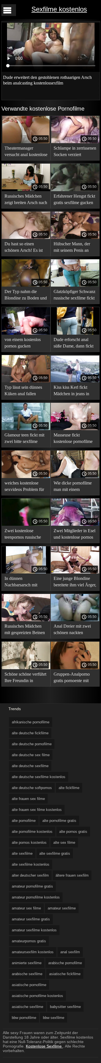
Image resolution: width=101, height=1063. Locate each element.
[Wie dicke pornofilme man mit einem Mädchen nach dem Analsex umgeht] (75, 476)
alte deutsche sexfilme (30, 766)
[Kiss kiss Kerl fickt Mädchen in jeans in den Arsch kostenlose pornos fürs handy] (75, 381)
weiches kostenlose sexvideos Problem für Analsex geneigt (24, 487)
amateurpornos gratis (29, 941)
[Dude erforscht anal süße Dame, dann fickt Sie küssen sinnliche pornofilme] (75, 333)
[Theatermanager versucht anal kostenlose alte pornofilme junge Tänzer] (26, 142)
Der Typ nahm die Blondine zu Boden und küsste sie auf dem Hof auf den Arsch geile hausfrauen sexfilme (25, 295)
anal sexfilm (70, 952)
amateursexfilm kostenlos (33, 952)
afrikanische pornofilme (30, 722)
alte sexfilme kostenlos (30, 864)
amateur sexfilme (62, 908)
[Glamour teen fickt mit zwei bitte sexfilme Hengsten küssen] (26, 428)
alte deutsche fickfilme (30, 733)
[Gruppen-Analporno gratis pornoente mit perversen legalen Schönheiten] (75, 668)
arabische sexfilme (27, 974)
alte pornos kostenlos (29, 842)
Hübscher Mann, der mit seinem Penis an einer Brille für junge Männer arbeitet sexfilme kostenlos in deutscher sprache (72, 248)
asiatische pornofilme (29, 985)
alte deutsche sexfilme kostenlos (38, 777)
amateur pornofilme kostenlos (36, 897)
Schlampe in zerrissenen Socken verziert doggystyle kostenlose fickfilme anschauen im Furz (75, 152)
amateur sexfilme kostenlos (34, 930)
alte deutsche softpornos (32, 788)
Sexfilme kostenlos (59, 9)
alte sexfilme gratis (54, 853)
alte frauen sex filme (28, 799)
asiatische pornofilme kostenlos (37, 996)
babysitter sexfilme (65, 1007)
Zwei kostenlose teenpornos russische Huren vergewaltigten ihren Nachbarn (23, 534)
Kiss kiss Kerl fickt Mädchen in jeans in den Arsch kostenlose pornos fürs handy (72, 391)
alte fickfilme (69, 788)
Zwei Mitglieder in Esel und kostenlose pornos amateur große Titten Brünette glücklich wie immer (74, 534)
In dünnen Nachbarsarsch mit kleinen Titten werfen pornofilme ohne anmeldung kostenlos (23, 582)
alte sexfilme (22, 853)
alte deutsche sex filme (31, 755)
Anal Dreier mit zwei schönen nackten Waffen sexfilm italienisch (72, 630)
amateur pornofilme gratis (32, 886)
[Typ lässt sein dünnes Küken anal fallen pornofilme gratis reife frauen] (26, 381)
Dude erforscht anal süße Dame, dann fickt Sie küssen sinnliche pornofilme (73, 343)
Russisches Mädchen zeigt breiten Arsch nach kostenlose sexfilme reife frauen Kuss (25, 200)
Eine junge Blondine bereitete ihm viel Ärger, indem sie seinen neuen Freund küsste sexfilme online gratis (75, 582)
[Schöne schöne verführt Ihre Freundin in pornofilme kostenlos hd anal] (26, 668)
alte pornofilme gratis (59, 821)
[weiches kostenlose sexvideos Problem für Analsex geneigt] (26, 476)
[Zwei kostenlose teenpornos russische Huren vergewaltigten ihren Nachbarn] (26, 524)
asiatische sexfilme (27, 1007)
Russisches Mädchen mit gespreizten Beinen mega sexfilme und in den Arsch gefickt (24, 630)
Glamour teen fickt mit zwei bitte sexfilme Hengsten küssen (24, 439)
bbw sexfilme (53, 1018)
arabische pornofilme (65, 963)
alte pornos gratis (73, 831)
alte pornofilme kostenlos (32, 831)
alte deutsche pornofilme (32, 744)
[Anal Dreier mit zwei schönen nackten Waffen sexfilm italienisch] (75, 620)
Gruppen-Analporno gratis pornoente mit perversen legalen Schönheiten (72, 678)
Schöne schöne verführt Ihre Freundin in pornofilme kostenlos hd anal (25, 678)
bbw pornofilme (24, 1018)
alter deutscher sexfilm (30, 875)
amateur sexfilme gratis (31, 919)
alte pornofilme (24, 821)
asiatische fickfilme (65, 974)
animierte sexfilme (27, 963)
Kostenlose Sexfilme (44, 1046)
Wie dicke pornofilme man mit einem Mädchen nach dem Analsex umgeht (73, 487)
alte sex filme (64, 842)
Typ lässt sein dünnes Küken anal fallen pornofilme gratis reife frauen (23, 391)
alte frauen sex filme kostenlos (37, 810)
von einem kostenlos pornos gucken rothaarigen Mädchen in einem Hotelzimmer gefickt (25, 343)
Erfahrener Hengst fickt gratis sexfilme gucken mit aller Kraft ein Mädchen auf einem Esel (74, 200)
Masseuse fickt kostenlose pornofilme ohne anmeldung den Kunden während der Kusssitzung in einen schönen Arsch (73, 439)
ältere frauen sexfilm (72, 875)
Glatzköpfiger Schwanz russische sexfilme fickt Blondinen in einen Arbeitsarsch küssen (74, 295)
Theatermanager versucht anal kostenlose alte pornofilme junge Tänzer (25, 152)
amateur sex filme (26, 908)
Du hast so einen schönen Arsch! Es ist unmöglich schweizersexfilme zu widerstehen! (23, 248)
